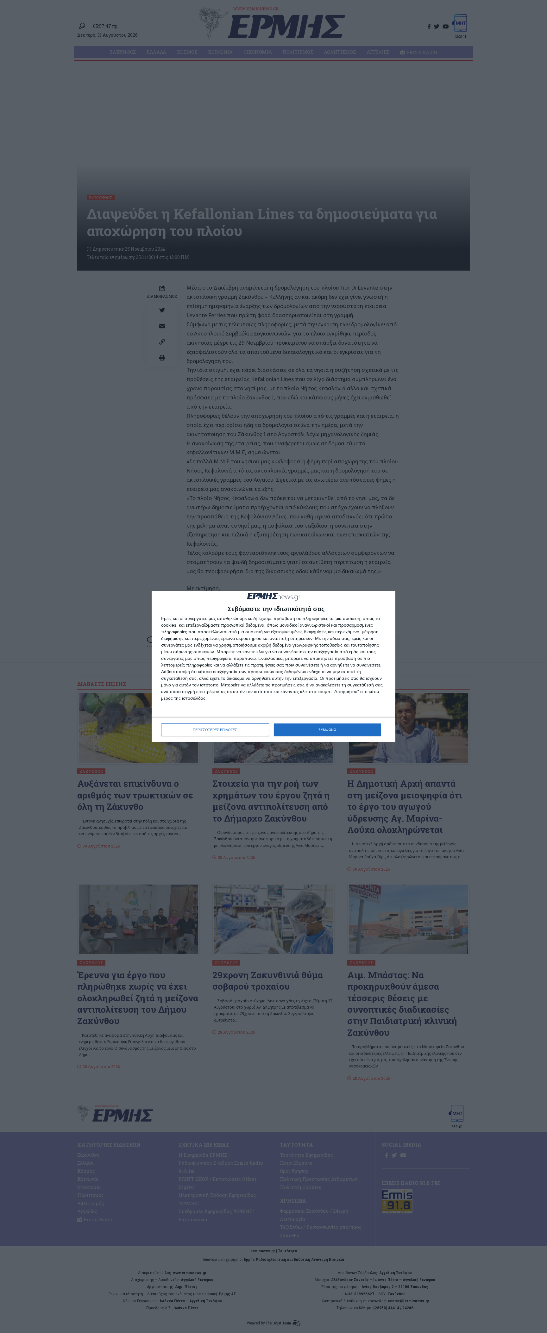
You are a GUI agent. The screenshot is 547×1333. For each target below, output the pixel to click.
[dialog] (273, 666)
